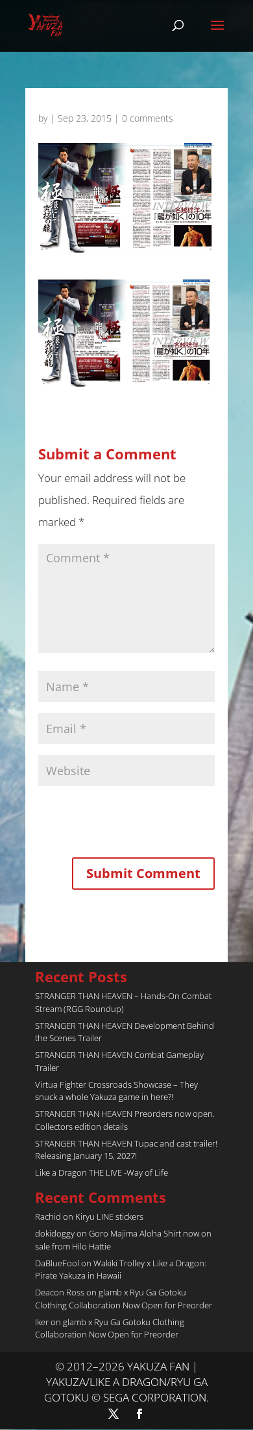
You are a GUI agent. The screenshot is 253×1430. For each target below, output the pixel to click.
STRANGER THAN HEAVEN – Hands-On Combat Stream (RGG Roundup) (123, 1002)
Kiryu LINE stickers (109, 1216)
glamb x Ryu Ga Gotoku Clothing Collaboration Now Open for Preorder (123, 1298)
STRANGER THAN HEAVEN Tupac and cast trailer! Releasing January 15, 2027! (126, 1150)
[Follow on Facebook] (139, 1413)
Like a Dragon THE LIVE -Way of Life (101, 1172)
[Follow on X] (113, 1413)
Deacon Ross (59, 1292)
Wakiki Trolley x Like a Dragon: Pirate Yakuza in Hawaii (120, 1269)
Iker (42, 1322)
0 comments (147, 118)
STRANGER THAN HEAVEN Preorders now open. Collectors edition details (125, 1120)
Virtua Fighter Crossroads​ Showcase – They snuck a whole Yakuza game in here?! (116, 1091)
